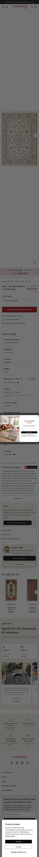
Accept (18, 842)
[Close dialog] (37, 416)
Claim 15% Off (29, 432)
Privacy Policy (10, 836)
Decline (18, 847)
